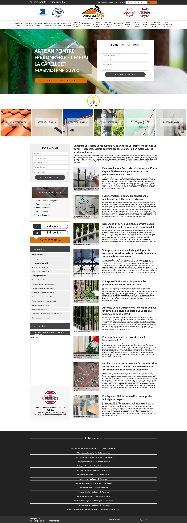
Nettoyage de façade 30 (57, 24)
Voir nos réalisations (61, 80)
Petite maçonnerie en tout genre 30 (167, 24)
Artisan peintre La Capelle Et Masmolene (94, 479)
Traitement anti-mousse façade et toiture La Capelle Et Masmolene (93, 448)
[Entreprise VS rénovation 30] (93, 13)
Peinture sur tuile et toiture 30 (136, 24)
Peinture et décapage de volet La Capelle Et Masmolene (93, 501)
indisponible (39, 2)
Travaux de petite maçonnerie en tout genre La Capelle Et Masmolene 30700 (93, 509)
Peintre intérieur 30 (128, 24)
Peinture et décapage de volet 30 (108, 24)
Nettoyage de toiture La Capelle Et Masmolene (93, 492)
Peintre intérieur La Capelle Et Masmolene (93, 488)
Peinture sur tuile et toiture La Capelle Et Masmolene (93, 483)
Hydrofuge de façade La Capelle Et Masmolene (93, 470)
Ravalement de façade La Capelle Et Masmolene (93, 496)
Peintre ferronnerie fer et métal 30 (97, 24)
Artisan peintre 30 (145, 24)
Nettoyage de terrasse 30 (67, 24)
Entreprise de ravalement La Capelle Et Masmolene (93, 475)
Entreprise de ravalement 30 (28, 24)
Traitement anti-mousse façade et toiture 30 (155, 24)
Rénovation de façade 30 (86, 24)
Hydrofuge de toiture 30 (39, 24)
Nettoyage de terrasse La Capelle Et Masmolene (93, 461)
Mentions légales (139, 520)
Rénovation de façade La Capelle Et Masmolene (93, 453)
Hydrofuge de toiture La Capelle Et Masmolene (93, 505)
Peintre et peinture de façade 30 (76, 24)
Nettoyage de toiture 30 (19, 24)
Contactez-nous (151, 520)
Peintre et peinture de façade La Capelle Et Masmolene (94, 457)
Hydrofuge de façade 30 (48, 24)
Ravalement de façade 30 (118, 24)
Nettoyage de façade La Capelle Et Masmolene (93, 466)
